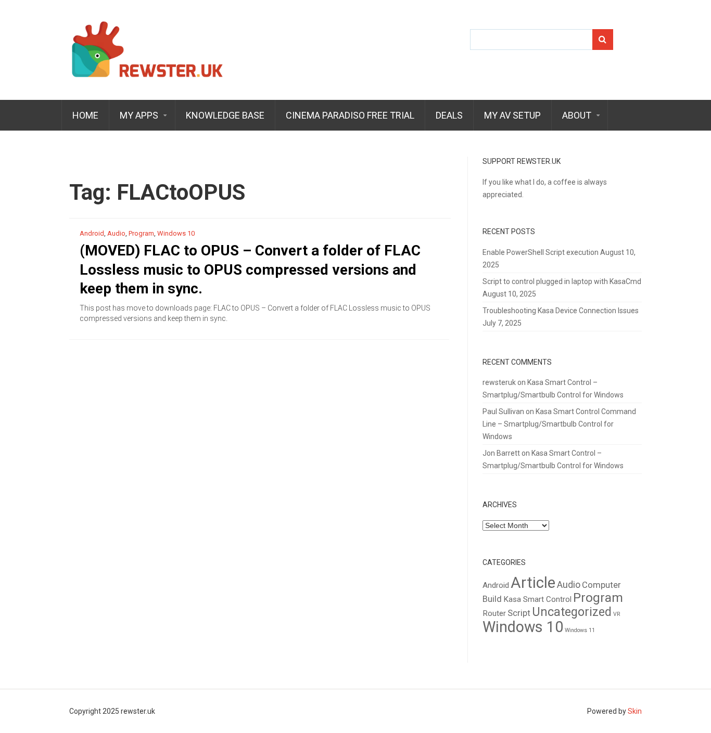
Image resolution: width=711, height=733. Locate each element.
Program (141, 233)
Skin (635, 711)
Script (518, 613)
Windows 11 (580, 630)
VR (616, 614)
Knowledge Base (225, 115)
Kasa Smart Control (537, 599)
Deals (449, 115)
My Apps (139, 115)
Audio (116, 233)
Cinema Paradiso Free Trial (350, 115)
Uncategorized (572, 612)
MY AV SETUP (512, 115)
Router (494, 613)
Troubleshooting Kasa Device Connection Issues (561, 310)
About (576, 115)
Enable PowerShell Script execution (541, 252)
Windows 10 (176, 233)
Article (533, 582)
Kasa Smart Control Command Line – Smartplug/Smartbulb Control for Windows (559, 424)
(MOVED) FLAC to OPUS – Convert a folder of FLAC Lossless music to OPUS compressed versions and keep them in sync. (250, 269)
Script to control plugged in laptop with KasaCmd (562, 281)
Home (85, 115)
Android (92, 233)
